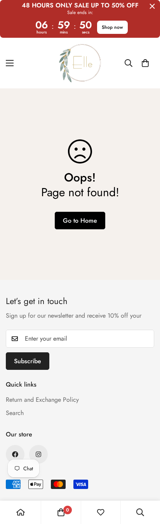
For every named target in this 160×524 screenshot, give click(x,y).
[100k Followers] (38, 454)
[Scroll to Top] (146, 483)
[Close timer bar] (152, 6)
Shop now (112, 27)
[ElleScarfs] (80, 63)
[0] (145, 63)
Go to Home (80, 220)
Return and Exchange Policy (42, 399)
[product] (20, 512)
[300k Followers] (15, 454)
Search (15, 412)
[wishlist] (100, 512)
